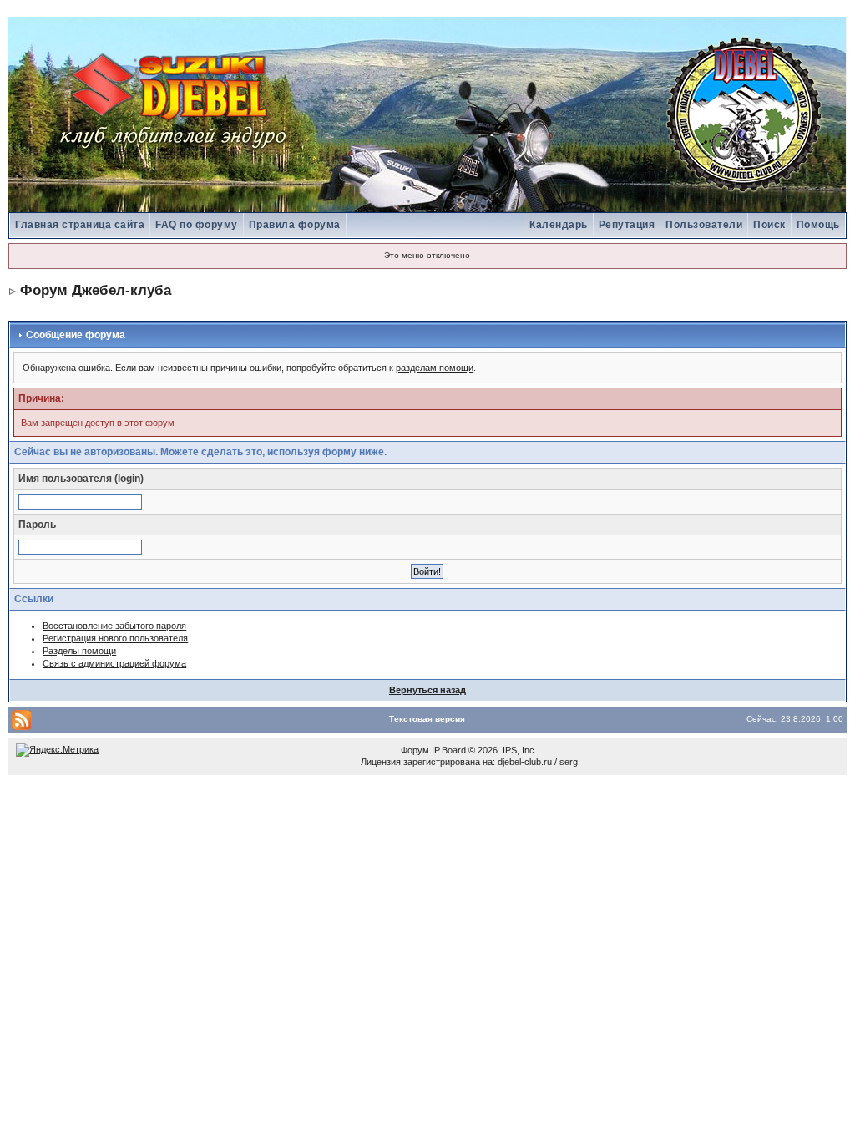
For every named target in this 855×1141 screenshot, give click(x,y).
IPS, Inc (518, 750)
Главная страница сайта (79, 225)
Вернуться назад (427, 690)
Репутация (627, 225)
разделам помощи (434, 368)
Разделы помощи (79, 651)
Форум (415, 750)
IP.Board (449, 750)
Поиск (769, 225)
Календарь (558, 225)
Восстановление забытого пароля (114, 626)
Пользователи (703, 225)
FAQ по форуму (196, 225)
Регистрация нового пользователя (115, 638)
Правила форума (295, 225)
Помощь (818, 225)
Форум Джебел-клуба (95, 290)
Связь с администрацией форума (114, 663)
